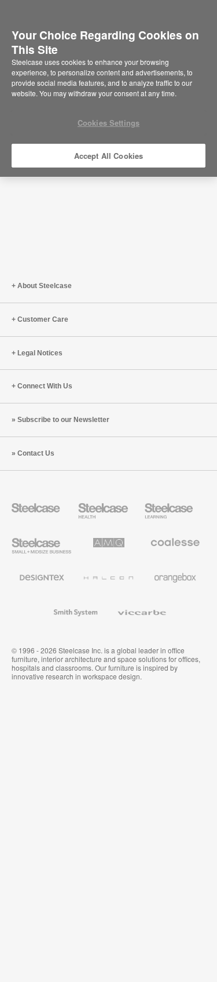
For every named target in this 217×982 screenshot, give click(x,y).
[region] (108, 88)
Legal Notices (39, 353)
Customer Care (42, 319)
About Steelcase (44, 286)
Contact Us (35, 453)
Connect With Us (44, 386)
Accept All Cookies (108, 155)
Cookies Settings (108, 122)
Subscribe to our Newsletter (63, 420)
